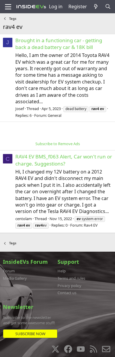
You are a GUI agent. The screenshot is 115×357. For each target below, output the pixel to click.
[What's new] (96, 6)
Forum (9, 271)
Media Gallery (15, 278)
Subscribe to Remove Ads (57, 143)
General (54, 115)
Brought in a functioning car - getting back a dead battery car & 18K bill (58, 44)
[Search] (108, 6)
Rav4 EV (91, 225)
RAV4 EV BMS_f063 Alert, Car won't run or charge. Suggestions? (63, 160)
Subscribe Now (30, 333)
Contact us (67, 292)
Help (62, 271)
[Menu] (8, 7)
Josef (19, 108)
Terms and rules (71, 278)
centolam (23, 218)
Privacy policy (69, 285)
